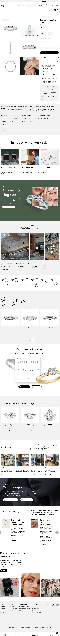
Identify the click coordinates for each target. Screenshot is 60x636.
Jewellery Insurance (23, 619)
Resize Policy (21, 614)
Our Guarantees (13, 610)
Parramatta (37, 630)
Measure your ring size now (9, 206)
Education (44, 8)
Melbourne (15, 630)
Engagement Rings (4, 606)
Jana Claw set (50, 327)
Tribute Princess (30, 424)
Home (1, 13)
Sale (1, 610)
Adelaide (27, 630)
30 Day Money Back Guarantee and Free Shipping (13, 1)
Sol (10, 327)
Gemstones (27, 8)
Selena (30, 327)
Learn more (5, 269)
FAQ (33, 606)
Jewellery (32, 8)
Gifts (40, 8)
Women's (14, 13)
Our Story (12, 606)
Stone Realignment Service (24, 608)
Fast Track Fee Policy (23, 621)
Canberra (32, 630)
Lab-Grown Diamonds (4, 614)
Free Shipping (21, 616)
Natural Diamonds (3, 612)
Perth (24, 630)
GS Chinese (50, 1)
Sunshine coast (48, 630)
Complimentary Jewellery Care (38, 614)
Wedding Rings (7, 13)
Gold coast (42, 630)
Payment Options (35, 608)
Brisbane (20, 630)
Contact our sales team (52, 78)
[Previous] (26, 340)
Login (49, 10)
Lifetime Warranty (22, 612)
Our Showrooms (13, 608)
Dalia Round (10, 424)
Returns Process (35, 610)
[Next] (33, 340)
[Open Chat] (57, 633)
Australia (10, 630)
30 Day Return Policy (23, 610)
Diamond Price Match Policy (24, 606)
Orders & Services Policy (37, 612)
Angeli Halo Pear (50, 424)
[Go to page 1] (29, 340)
